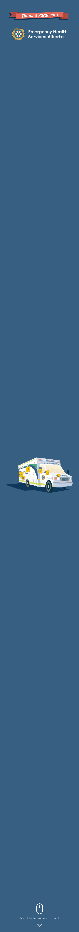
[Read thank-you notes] (23, 477)
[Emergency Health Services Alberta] (39, 34)
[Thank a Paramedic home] (39, 15)
